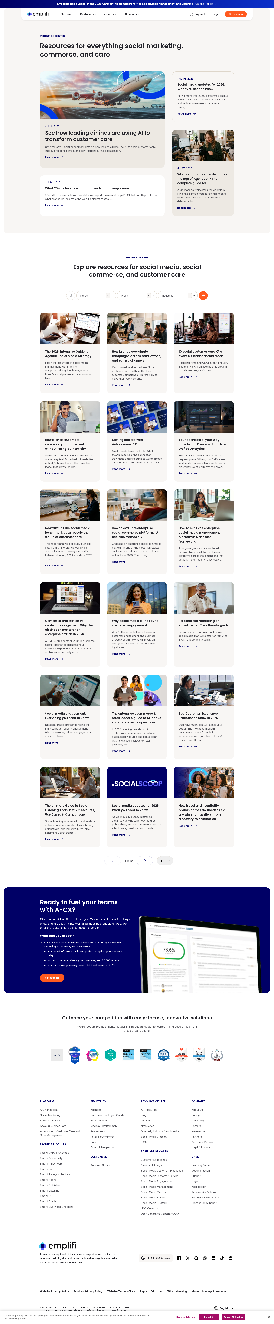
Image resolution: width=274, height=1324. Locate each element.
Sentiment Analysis (152, 1165)
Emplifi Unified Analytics (54, 1152)
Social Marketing (50, 1115)
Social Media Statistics (154, 1197)
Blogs (144, 1115)
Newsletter (147, 1125)
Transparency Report (204, 1203)
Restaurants (97, 1131)
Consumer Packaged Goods (107, 1115)
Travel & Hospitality (102, 1147)
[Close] (268, 1317)
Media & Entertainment (103, 1125)
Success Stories (100, 1165)
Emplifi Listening (49, 1190)
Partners (196, 1136)
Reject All (209, 1317)
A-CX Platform (49, 1109)
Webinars (146, 1120)
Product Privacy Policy (88, 1291)
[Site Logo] (38, 14)
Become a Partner (202, 1142)
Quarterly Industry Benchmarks (160, 1131)
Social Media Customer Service (159, 1176)
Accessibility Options (203, 1192)
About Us (197, 1109)
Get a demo (236, 14)
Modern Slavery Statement (209, 1291)
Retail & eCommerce (102, 1136)
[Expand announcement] (269, 4)
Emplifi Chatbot (49, 1201)
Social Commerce (50, 1120)
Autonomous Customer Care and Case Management (60, 1133)
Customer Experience (154, 1159)
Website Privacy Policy (54, 1291)
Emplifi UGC (47, 1196)
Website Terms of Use (121, 1291)
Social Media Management (157, 1186)
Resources (109, 14)
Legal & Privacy (200, 1147)
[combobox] (96, 295)
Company (131, 14)
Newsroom (198, 1131)
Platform (66, 14)
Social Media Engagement (156, 1181)
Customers (87, 14)
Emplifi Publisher (50, 1185)
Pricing (195, 1115)
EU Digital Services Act (205, 1197)
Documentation (200, 1170)
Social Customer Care (53, 1125)
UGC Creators (149, 1208)
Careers (196, 1125)
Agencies (95, 1109)
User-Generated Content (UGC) (160, 1213)
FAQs (144, 1142)
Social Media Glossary (154, 1136)
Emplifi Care (47, 1169)
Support (196, 1176)
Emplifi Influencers (51, 1163)
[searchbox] (98, 293)
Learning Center (201, 1165)
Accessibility (198, 1186)
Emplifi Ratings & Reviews (55, 1174)
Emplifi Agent (48, 1179)
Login (215, 14)
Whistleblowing (177, 1291)
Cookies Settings (185, 1317)
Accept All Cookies (234, 1317)
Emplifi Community (51, 1158)
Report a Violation (151, 1291)
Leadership (198, 1120)
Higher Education (100, 1120)
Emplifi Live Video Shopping (56, 1206)
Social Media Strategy (154, 1203)
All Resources (149, 1109)
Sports (94, 1142)
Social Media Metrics (153, 1192)
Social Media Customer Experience (162, 1170)
